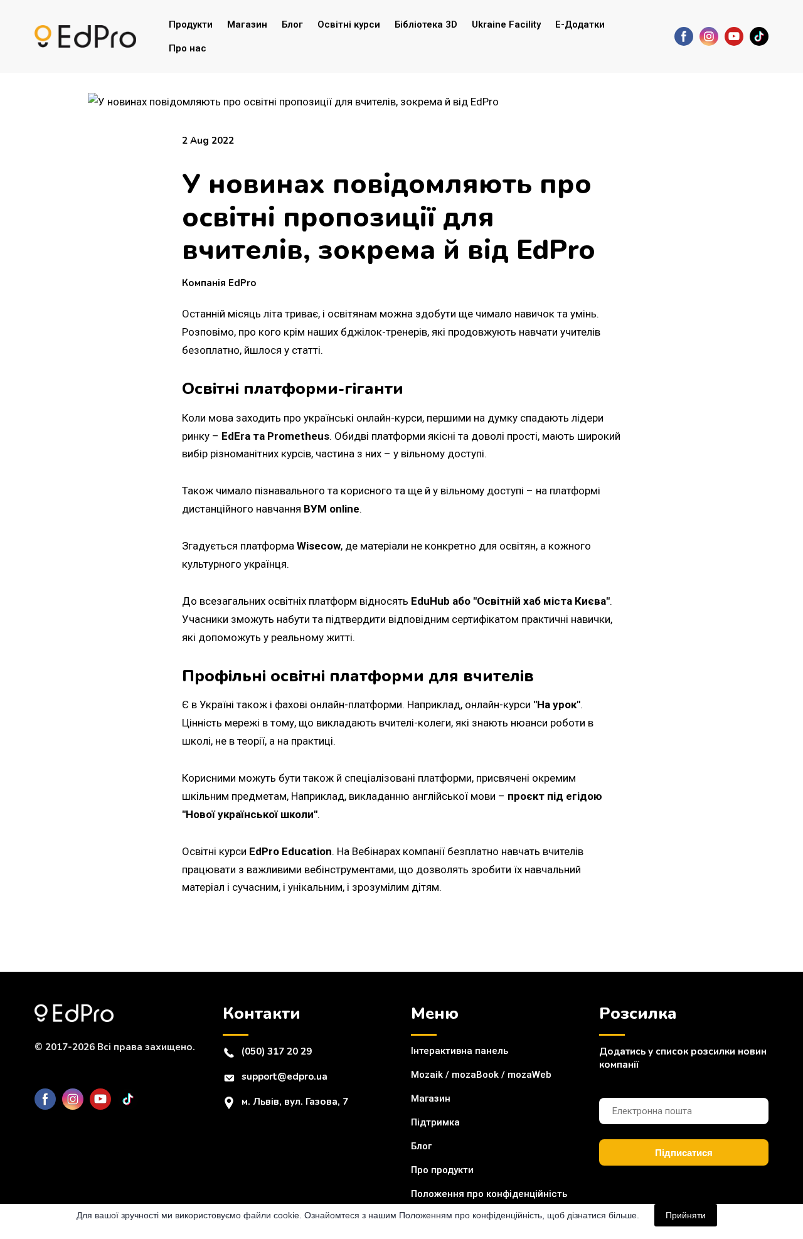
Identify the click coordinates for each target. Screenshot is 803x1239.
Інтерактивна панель (459, 1050)
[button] (683, 36)
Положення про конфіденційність (489, 1193)
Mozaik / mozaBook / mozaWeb (481, 1074)
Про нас (187, 48)
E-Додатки (580, 24)
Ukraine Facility (506, 24)
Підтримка (435, 1122)
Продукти (191, 24)
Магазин (247, 24)
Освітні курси (348, 24)
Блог (292, 24)
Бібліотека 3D (426, 24)
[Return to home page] (85, 36)
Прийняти (686, 1215)
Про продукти (442, 1170)
